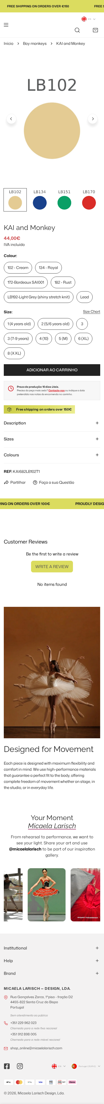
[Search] (77, 30)
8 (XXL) (14, 353)
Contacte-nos (56, 390)
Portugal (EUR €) (87, 1066)
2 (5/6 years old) (55, 323)
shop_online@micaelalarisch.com (36, 1048)
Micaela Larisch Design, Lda (41, 1093)
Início (8, 43)
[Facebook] (6, 1066)
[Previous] (11, 119)
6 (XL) (83, 338)
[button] (95, 30)
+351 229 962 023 (23, 1022)
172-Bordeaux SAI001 (26, 282)
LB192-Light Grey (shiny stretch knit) (39, 297)
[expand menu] (6, 25)
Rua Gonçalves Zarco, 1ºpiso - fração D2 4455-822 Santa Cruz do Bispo (41, 1002)
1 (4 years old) (19, 323)
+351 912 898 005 (23, 1034)
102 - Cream (18, 267)
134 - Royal (48, 267)
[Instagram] (20, 1066)
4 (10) (43, 338)
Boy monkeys (35, 43)
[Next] (93, 119)
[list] (52, 118)
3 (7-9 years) (18, 338)
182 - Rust (63, 282)
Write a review (52, 566)
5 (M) (63, 338)
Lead (84, 297)
